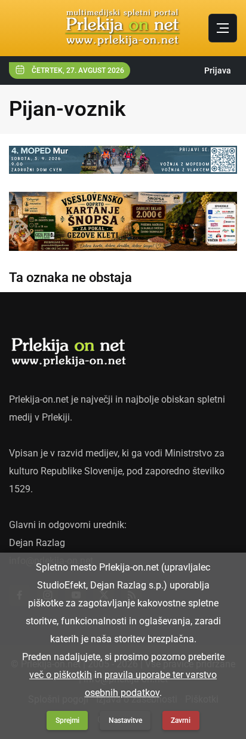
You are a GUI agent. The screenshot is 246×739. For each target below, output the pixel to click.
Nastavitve (125, 720)
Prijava (217, 70)
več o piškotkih (60, 674)
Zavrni (180, 720)
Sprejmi (67, 720)
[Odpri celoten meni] (223, 28)
